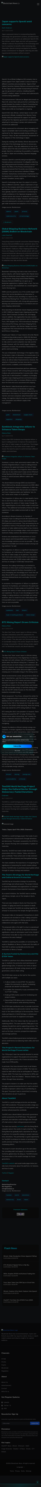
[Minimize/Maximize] (37, 1482)
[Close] (30, 736)
